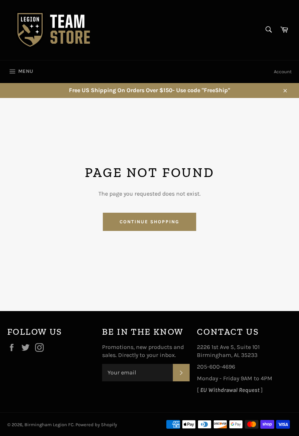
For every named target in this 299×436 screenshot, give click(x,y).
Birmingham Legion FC (49, 424)
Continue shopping (149, 221)
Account (283, 71)
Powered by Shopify (96, 424)
